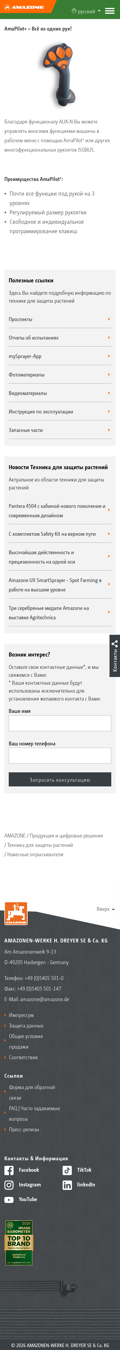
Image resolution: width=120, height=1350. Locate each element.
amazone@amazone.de (44, 998)
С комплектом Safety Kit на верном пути (52, 533)
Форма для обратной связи (32, 1092)
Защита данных (26, 1025)
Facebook (28, 1169)
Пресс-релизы (24, 1129)
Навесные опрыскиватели (35, 854)
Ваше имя (20, 710)
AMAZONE (15, 835)
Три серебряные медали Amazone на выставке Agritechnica (49, 612)
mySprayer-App (25, 355)
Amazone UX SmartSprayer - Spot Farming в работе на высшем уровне (55, 584)
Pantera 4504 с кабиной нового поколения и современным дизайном (57, 510)
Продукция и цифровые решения (66, 835)
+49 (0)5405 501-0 (44, 977)
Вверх (103, 908)
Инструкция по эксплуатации (41, 411)
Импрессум (21, 1014)
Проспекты (20, 318)
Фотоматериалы (27, 374)
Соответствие (23, 1056)
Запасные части (26, 429)
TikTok (83, 1169)
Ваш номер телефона (32, 743)
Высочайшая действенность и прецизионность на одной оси (42, 556)
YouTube (27, 1198)
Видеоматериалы (28, 392)
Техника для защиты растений (40, 844)
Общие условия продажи (26, 1041)
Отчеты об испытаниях (34, 337)
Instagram (29, 1184)
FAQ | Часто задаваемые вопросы (34, 1113)
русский (86, 10)
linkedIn (85, 1184)
